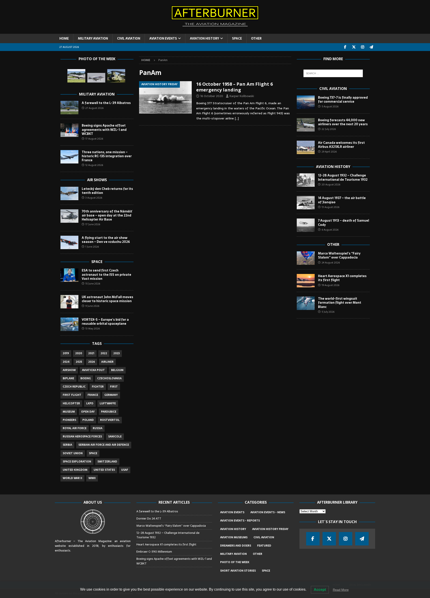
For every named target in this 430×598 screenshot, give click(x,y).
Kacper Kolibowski (242, 96)
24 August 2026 (331, 263)
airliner (107, 362)
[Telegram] (371, 47)
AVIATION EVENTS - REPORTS (240, 520)
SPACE (237, 38)
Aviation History (333, 166)
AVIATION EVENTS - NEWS (267, 512)
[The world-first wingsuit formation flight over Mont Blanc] (306, 303)
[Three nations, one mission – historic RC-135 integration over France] (69, 156)
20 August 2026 (331, 184)
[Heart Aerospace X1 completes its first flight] (306, 280)
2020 (78, 353)
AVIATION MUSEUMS (233, 537)
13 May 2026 (92, 329)
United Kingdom (75, 470)
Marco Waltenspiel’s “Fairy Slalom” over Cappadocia (339, 255)
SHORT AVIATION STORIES (238, 570)
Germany (111, 395)
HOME (64, 38)
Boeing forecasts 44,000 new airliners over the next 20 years (343, 122)
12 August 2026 (94, 165)
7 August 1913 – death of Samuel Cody (343, 222)
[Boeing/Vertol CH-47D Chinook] (116, 76)
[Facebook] (345, 47)
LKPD (89, 403)
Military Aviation (97, 94)
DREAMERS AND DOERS (235, 545)
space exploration (77, 461)
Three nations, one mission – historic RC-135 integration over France (107, 156)
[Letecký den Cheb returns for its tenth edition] (69, 193)
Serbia (67, 445)
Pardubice (108, 411)
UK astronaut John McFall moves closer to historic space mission (107, 299)
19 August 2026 (330, 285)
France (93, 395)
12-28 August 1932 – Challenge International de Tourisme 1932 (343, 177)
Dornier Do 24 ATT (149, 518)
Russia (97, 428)
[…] (237, 118)
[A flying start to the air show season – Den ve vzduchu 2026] (69, 242)
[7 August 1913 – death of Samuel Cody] (306, 225)
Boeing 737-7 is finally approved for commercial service (343, 99)
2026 (91, 362)
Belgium (117, 370)
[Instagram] (363, 47)
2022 (104, 353)
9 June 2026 (92, 306)
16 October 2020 (211, 96)
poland (88, 420)
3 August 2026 (93, 198)
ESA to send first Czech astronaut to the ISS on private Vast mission (106, 274)
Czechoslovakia (109, 378)
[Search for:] (333, 73)
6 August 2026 (330, 230)
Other (333, 244)
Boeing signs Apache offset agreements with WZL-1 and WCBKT (104, 129)
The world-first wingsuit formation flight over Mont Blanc (339, 302)
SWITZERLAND (107, 461)
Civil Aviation (333, 88)
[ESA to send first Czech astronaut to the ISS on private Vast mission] (69, 275)
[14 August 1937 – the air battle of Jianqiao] (306, 202)
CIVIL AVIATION (128, 38)
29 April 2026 (329, 152)
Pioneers (69, 420)
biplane (68, 378)
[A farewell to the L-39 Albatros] (69, 107)
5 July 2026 (328, 312)
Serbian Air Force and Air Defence (103, 445)
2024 (66, 362)
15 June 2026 (92, 284)
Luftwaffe (108, 403)
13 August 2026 (330, 207)
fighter (98, 386)
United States (104, 470)
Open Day (88, 411)
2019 (66, 353)
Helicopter (71, 403)
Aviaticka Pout (93, 370)
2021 (91, 353)
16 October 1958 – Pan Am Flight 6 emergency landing (234, 87)
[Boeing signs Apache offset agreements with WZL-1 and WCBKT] (69, 130)
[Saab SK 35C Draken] (76, 76)
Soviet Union (73, 453)
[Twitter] (354, 47)
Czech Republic (74, 386)
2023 (116, 353)
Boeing (85, 378)
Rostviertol (110, 420)
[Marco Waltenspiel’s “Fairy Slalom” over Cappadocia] (306, 258)
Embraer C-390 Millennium (154, 551)
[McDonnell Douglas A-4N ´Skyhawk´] (96, 78)
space (93, 453)
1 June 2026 (92, 247)
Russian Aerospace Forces (82, 436)
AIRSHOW (69, 370)
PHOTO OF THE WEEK (234, 562)
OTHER (256, 38)
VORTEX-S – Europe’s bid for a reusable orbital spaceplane (105, 321)
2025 (79, 362)
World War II (72, 478)
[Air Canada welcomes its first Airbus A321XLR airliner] (306, 147)
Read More (341, 590)
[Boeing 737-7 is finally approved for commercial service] (306, 102)
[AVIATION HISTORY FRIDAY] (165, 97)
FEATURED (264, 545)
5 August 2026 (330, 106)
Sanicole (115, 436)
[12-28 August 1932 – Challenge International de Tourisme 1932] (306, 180)
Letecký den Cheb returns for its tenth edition (107, 190)
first (114, 386)
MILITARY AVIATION (93, 38)
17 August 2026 (94, 139)
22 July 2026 (329, 129)
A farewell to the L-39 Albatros (106, 102)
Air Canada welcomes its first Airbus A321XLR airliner (341, 144)
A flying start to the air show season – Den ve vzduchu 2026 (106, 239)
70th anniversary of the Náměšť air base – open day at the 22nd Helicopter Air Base (107, 215)
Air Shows (97, 179)
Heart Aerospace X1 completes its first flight (342, 278)
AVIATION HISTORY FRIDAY (270, 529)
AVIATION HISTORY (204, 38)
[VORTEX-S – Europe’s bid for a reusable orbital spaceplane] (69, 324)
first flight (72, 395)
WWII (92, 478)
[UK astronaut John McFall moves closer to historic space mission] (69, 301)
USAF (124, 470)
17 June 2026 (92, 224)
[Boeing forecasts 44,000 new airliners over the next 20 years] (306, 124)
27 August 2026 (94, 108)
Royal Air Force (74, 428)
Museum (69, 411)
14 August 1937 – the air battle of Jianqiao (342, 199)
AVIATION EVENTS (163, 38)
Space (96, 261)
